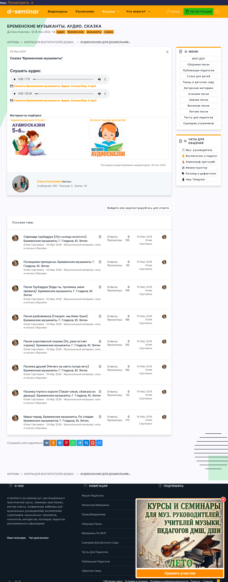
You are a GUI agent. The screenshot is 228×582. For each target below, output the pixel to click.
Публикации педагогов (96, 561)
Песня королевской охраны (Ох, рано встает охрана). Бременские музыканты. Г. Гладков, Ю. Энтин (62, 343)
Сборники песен (92, 523)
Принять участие (180, 573)
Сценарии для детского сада (100, 542)
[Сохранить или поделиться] (167, 52)
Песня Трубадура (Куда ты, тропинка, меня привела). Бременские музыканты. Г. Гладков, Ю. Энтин (58, 291)
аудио (60, 32)
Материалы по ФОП (94, 533)
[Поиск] (217, 11)
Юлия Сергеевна (34, 244)
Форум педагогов (92, 495)
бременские (76, 32)
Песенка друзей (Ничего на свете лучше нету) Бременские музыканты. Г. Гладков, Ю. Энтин (56, 368)
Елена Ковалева (20, 32)
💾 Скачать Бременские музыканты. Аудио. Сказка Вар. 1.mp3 (53, 86)
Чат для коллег (39, 537)
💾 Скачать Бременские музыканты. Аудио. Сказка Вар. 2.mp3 (53, 100)
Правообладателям (93, 514)
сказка (108, 32)
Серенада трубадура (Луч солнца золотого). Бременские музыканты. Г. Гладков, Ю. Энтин (55, 239)
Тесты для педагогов (95, 551)
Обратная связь (92, 570)
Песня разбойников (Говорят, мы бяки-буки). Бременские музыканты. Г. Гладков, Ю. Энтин (56, 318)
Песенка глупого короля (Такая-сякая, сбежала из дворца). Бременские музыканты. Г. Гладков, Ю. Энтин (62, 394)
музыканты (94, 32)
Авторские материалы (95, 504)
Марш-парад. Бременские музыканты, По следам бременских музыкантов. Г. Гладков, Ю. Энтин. (58, 419)
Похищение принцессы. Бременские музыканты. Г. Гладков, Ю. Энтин (59, 264)
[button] (119, 11)
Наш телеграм (16, 537)
